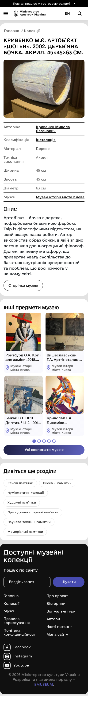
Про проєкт (57, 596)
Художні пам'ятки (22, 502)
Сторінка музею (23, 285)
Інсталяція (46, 140)
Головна (11, 596)
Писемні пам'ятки (57, 483)
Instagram (22, 656)
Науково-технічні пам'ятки (29, 521)
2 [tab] (39, 441)
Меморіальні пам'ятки (25, 531)
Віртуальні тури (61, 611)
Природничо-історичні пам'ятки (33, 512)
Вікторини (55, 604)
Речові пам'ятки (20, 483)
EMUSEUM (43, 684)
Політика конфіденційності (20, 632)
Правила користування (17, 621)
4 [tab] (49, 441)
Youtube (21, 665)
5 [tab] (54, 441)
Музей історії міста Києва (60, 197)
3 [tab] (44, 441)
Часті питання (59, 627)
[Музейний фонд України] (29, 13)
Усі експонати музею (44, 450)
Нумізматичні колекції (26, 492)
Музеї (9, 611)
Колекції (11, 604)
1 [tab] (34, 441)
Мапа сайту (57, 634)
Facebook (22, 647)
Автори (53, 619)
